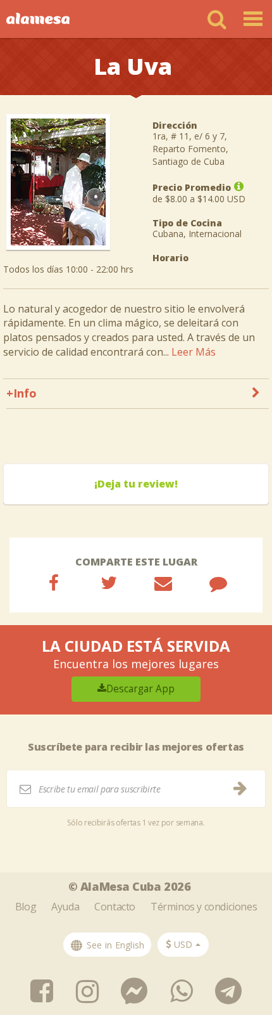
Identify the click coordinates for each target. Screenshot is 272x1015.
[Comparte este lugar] (54, 583)
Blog (25, 907)
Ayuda (65, 907)
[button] (183, 945)
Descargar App (140, 688)
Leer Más (193, 352)
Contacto (114, 907)
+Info (21, 393)
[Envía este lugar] (163, 583)
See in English (114, 945)
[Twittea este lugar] (109, 583)
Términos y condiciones (204, 907)
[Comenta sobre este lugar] (218, 583)
